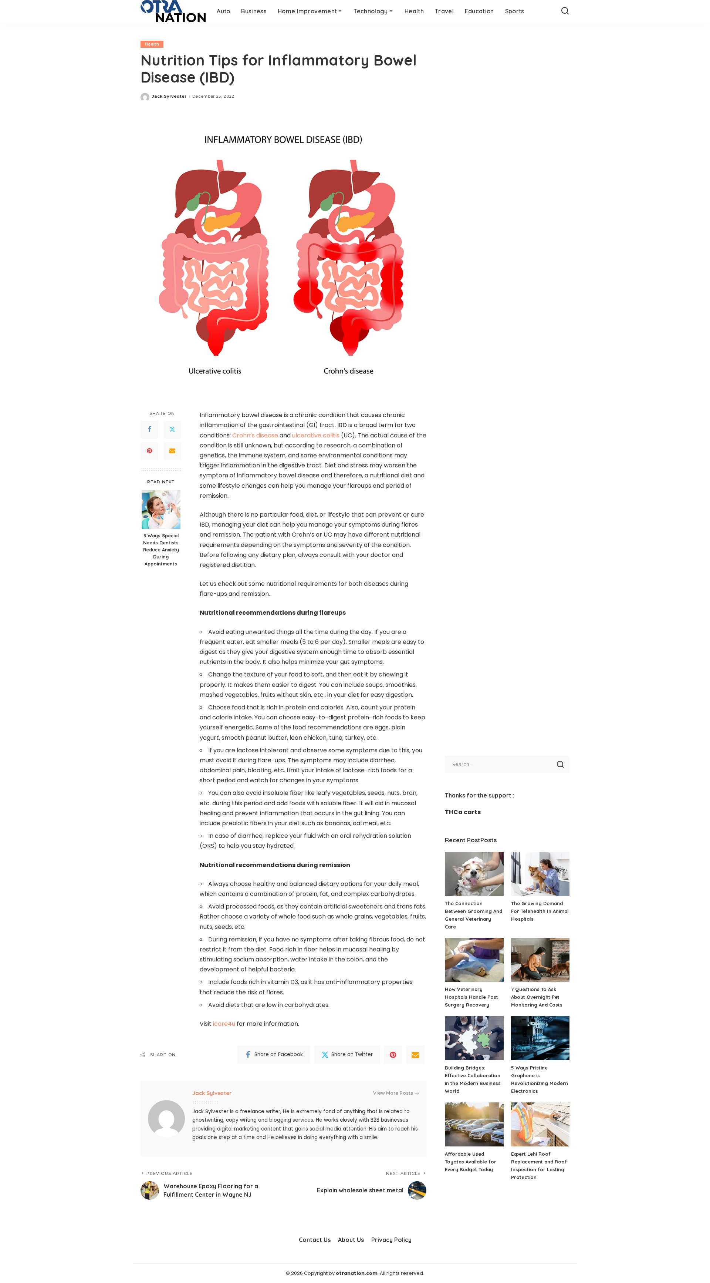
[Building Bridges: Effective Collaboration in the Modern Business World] (474, 1038)
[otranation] (173, 11)
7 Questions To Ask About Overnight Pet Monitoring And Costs (536, 997)
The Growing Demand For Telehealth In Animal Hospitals (540, 911)
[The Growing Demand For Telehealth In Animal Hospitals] (540, 874)
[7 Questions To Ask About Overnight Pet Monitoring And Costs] (540, 960)
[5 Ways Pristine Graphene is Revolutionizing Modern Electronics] (540, 1038)
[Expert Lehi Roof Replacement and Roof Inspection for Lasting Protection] (540, 1124)
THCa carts (463, 812)
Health (152, 44)
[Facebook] (149, 430)
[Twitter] (172, 430)
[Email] (172, 451)
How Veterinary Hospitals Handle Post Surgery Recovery (471, 997)
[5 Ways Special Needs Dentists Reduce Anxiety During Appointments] (161, 509)
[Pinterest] (149, 451)
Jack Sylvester (169, 96)
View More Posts (393, 1093)
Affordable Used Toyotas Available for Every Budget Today (470, 1161)
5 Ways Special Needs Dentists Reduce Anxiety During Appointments (161, 550)
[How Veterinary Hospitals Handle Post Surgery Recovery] (474, 960)
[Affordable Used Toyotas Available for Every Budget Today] (474, 1124)
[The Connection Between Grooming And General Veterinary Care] (474, 874)
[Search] (565, 11)
